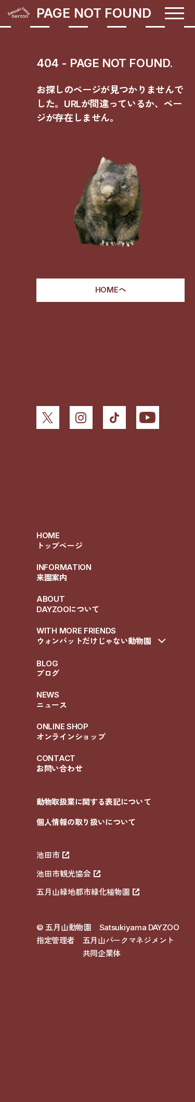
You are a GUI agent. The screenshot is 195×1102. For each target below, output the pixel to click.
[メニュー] (174, 13)
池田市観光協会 (63, 874)
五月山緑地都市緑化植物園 (83, 892)
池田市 (48, 855)
